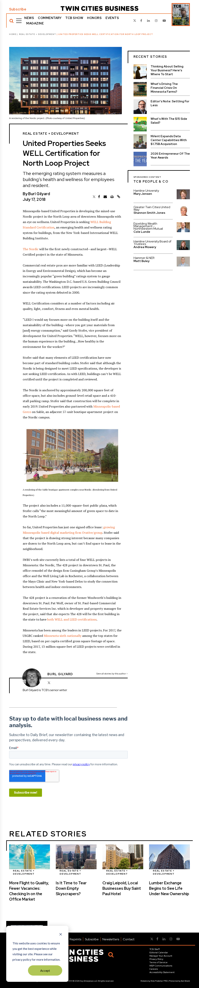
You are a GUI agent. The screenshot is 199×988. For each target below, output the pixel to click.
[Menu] (19, 21)
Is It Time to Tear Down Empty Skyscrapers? (71, 888)
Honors (94, 18)
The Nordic (30, 249)
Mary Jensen (143, 194)
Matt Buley (141, 261)
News (29, 18)
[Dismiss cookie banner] (60, 934)
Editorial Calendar (158, 952)
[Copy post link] (118, 196)
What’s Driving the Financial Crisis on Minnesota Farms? (164, 88)
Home (12, 34)
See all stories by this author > (112, 673)
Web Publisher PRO (159, 981)
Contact (128, 939)
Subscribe (17, 9)
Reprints (75, 939)
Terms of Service (158, 962)
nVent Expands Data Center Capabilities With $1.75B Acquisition (169, 140)
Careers (153, 969)
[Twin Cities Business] (99, 8)
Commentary (49, 18)
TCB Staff (154, 949)
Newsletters (110, 939)
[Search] (11, 21)
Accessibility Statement (162, 972)
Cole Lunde (142, 232)
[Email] (105, 196)
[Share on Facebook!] (99, 196)
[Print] (111, 196)
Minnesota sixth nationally (62, 636)
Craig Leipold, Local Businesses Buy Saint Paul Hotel (121, 888)
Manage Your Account (160, 955)
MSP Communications (160, 965)
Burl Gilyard (39, 193)
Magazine (35, 23)
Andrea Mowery (145, 247)
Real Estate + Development (37, 34)
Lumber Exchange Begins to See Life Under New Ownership (169, 888)
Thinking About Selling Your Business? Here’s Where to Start (167, 70)
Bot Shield (185, 981)
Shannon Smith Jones (149, 213)
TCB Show (74, 18)
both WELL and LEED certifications (72, 619)
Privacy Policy (156, 959)
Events (112, 18)
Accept (45, 970)
